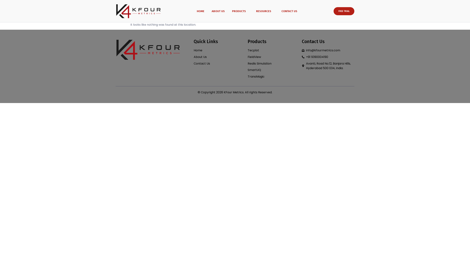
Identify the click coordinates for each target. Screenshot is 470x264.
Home (200, 11)
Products (239, 11)
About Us (218, 11)
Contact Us (289, 11)
